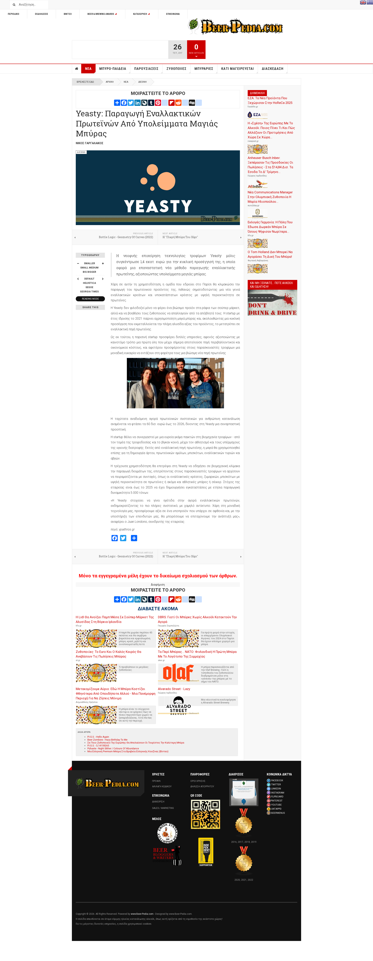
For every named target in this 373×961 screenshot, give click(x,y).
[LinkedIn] (137, 102)
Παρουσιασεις (146, 69)
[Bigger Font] (103, 263)
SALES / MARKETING (163, 808)
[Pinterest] (158, 102)
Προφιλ (156, 781)
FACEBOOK (277, 780)
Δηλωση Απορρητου (202, 786)
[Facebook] (124, 102)
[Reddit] (178, 102)
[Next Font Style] (103, 279)
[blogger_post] (165, 102)
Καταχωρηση (140, 14)
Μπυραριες (203, 69)
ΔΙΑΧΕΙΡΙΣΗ (158, 801)
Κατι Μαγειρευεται (237, 69)
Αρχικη (76, 68)
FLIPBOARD (277, 796)
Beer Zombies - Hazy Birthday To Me (107, 739)
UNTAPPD (276, 809)
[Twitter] (131, 102)
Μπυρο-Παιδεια (112, 69)
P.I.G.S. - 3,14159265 (98, 745)
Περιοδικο (13, 14)
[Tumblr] (151, 102)
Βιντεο (68, 14)
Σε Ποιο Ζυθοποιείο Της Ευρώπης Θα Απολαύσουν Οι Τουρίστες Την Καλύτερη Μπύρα (135, 742)
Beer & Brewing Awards (100, 14)
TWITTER (276, 784)
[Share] (117, 102)
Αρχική (110, 82)
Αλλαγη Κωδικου (162, 786)
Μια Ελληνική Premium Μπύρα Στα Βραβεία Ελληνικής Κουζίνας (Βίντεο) (127, 751)
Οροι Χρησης (198, 781)
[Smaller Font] (78, 263)
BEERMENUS (278, 813)
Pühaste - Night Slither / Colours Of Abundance (113, 748)
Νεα (88, 69)
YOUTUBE (276, 804)
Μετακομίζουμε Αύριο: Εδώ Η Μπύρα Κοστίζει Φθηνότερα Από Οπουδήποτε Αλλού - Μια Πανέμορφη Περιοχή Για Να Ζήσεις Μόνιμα (115, 693)
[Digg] (192, 102)
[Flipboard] (171, 102)
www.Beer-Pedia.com (142, 914)
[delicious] (185, 102)
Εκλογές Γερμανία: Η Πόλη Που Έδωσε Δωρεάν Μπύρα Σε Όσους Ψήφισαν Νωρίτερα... (270, 226)
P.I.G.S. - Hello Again (98, 736)
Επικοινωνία (173, 14)
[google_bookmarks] (199, 102)
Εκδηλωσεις (41, 14)
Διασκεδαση (272, 69)
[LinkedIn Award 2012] (243, 792)
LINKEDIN (276, 788)
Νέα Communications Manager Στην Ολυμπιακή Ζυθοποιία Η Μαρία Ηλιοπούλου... (270, 196)
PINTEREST (276, 800)
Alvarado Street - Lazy (174, 689)
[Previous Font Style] (78, 279)
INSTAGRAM (277, 792)
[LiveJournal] (144, 102)
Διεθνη (142, 82)
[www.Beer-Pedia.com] (235, 26)
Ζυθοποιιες (176, 69)
